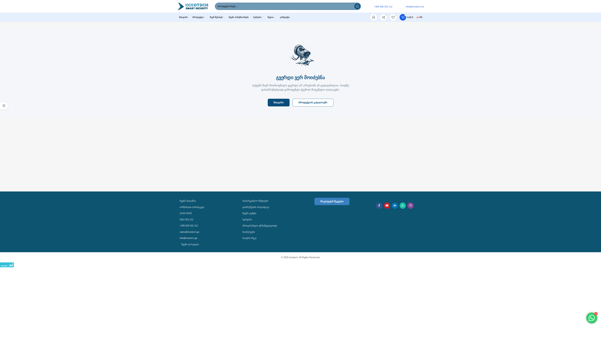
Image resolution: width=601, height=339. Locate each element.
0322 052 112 (186, 219)
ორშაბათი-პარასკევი (192, 207)
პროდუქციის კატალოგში (312, 102)
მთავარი (279, 102)
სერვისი (247, 219)
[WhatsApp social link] (403, 205)
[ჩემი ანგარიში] (374, 17)
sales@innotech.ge (189, 232)
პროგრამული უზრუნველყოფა (259, 225)
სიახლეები (248, 232)
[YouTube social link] (387, 205)
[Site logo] (193, 6)
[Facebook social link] (379, 205)
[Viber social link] (410, 205)
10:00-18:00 (186, 213)
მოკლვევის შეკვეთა (332, 201)
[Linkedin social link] (395, 205)
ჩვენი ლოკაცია (190, 244)
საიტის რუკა (249, 238)
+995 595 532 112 (189, 225)
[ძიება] (357, 6)
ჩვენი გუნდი (249, 213)
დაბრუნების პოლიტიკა (255, 207)
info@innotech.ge (188, 238)
